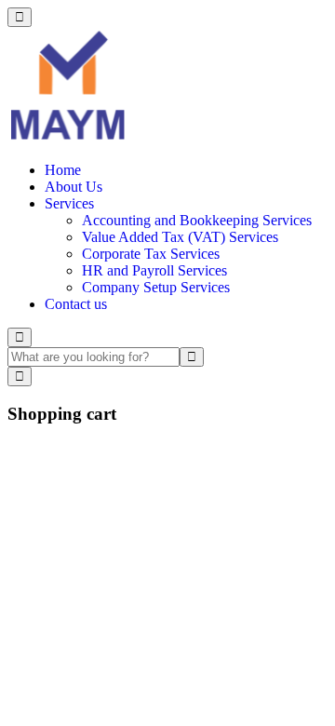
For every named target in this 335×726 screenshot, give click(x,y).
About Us (73, 187)
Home (63, 170)
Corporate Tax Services (151, 254)
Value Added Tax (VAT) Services (180, 237)
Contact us (76, 304)
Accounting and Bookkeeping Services (197, 220)
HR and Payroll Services (154, 270)
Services (69, 203)
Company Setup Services (156, 287)
